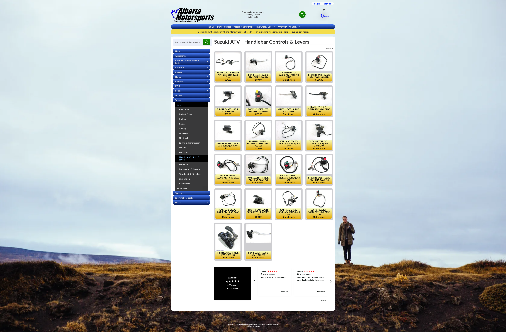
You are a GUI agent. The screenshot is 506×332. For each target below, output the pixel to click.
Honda (192, 77)
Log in (317, 4)
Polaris (192, 91)
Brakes (182, 119)
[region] (292, 281)
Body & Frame (185, 114)
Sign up (327, 4)
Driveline (183, 133)
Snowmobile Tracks (184, 197)
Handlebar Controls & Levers (189, 158)
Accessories (180, 55)
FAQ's (192, 203)
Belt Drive (184, 109)
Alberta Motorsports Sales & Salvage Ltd (252, 324)
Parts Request (224, 26)
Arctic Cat (192, 68)
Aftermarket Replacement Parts (192, 61)
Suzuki (192, 100)
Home (178, 51)
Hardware (183, 164)
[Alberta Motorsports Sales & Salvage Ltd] (192, 14)
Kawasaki (192, 82)
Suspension (184, 178)
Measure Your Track (243, 26)
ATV (192, 105)
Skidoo (192, 96)
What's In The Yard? (289, 27)
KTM (192, 86)
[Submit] (206, 42)
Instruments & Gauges (189, 169)
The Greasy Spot (266, 27)
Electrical (183, 138)
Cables (182, 123)
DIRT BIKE (192, 189)
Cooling (182, 128)
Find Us (210, 26)
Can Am (192, 72)
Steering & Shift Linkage (190, 174)
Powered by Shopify (253, 326)
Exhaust (182, 147)
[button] (254, 281)
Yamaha (192, 193)
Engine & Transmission (189, 142)
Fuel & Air (183, 152)
